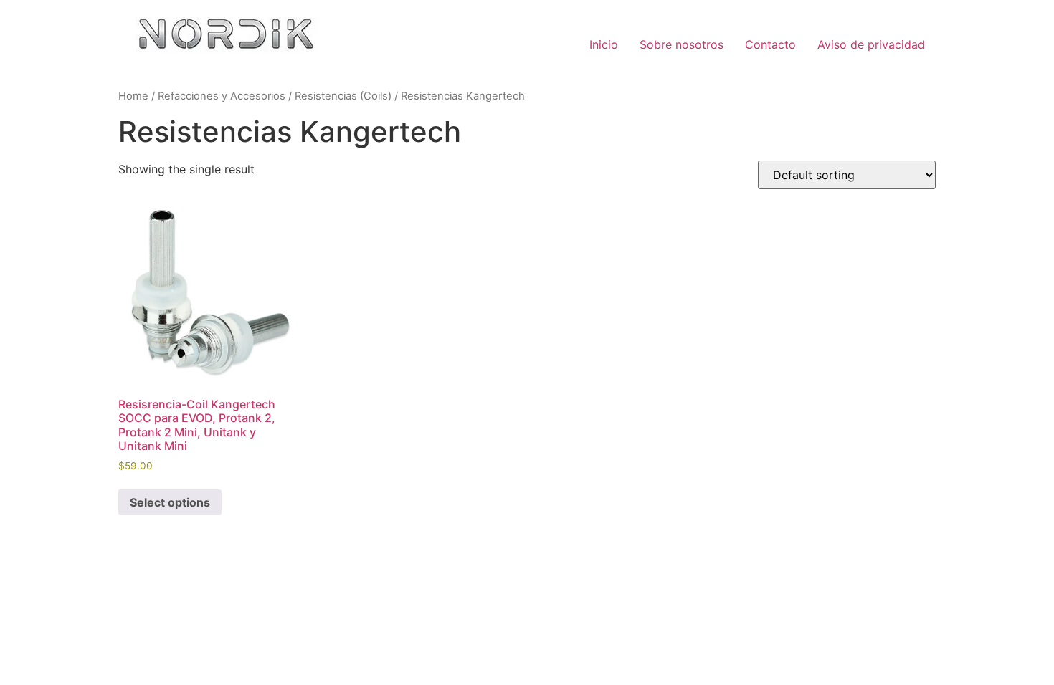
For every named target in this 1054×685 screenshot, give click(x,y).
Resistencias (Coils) (343, 96)
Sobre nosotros (681, 44)
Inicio (603, 44)
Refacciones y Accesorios (221, 96)
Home (133, 96)
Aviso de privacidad (871, 44)
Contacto (770, 44)
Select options (170, 502)
